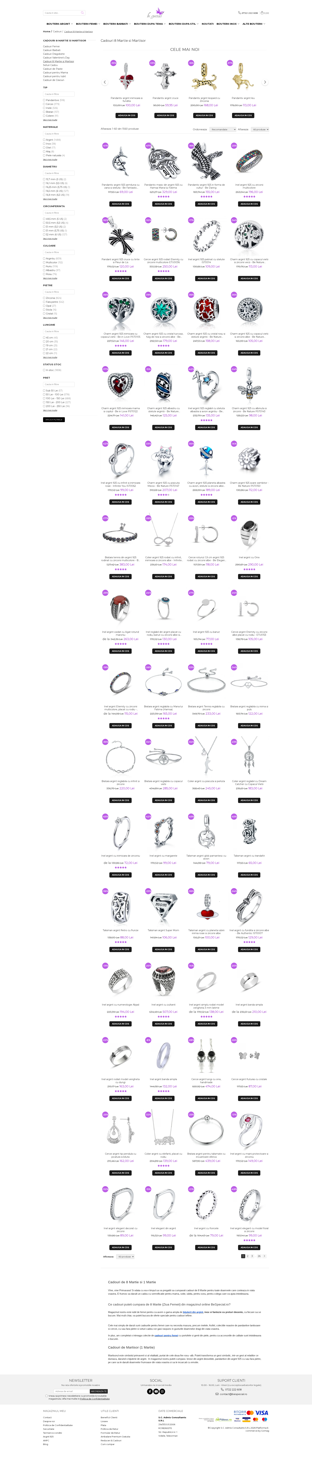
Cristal (49, 313)
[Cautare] (82, 13)
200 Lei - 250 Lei (55, 406)
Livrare (104, 1421)
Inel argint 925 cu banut (206, 631)
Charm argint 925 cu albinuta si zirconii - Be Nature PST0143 (249, 410)
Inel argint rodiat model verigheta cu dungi (120, 1081)
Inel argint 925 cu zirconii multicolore (249, 186)
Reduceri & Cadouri (111, 1440)
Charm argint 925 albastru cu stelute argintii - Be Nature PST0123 (163, 410)
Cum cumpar (108, 1444)
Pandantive (52, 100)
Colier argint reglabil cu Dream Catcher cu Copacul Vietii (249, 783)
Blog (45, 1444)
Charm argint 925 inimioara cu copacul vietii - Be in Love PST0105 (120, 335)
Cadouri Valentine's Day (56, 57)
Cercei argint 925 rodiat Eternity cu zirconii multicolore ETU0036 (163, 261)
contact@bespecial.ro (233, 1394)
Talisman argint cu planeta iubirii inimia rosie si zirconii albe (206, 932)
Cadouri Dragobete (54, 53)
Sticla (49, 309)
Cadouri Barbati (51, 50)
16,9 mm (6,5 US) (55, 194)
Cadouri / (58, 31)
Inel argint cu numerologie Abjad (120, 1004)
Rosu (49, 274)
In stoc (50, 370)
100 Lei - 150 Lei (55, 398)
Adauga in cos (126, 115)
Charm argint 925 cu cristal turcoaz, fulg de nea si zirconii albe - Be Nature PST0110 (163, 335)
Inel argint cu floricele (206, 1228)
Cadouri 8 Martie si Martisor (58, 61)
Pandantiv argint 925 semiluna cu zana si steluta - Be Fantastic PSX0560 (120, 186)
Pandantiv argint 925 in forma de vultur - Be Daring (206, 186)
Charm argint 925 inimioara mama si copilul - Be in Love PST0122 (120, 410)
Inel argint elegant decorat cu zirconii (120, 1230)
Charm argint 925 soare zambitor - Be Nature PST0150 (249, 484)
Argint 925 (48, 1436)
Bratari (49, 111)
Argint (49, 139)
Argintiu (50, 258)
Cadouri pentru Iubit (54, 76)
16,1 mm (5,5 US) (55, 183)
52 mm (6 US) (53, 234)
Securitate (48, 1429)
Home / (47, 31)
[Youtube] (156, 1391)
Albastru (50, 270)
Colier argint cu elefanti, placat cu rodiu (163, 1155)
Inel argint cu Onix (249, 557)
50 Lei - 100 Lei (54, 394)
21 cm (49, 349)
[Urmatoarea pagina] (264, 1256)
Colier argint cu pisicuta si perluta (206, 781)
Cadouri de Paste (53, 68)
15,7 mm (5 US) (54, 179)
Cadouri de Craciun (53, 80)
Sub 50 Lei (52, 390)
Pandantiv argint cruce (165, 98)
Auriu (49, 266)
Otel (48, 147)
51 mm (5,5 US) (54, 226)
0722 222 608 (233, 1389)
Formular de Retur (110, 1433)
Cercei (49, 104)
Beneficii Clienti (109, 1417)
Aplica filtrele (54, 419)
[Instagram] (162, 1391)
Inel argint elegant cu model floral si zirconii (249, 1230)
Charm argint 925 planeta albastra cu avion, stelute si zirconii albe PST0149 (206, 484)
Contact (47, 1417)
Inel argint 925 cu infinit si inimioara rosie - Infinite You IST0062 (120, 484)
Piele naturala (53, 155)
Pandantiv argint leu (243, 98)
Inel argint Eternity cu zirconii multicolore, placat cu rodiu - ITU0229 (120, 708)
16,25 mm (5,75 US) (56, 187)
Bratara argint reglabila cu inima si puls (249, 708)
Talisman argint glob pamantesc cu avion (206, 857)
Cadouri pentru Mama (55, 72)
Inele (49, 108)
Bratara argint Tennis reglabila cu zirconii (206, 708)
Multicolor (51, 262)
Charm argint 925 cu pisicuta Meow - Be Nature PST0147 (163, 484)
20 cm (49, 341)
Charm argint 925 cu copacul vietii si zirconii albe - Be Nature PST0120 (249, 335)
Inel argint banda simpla (249, 1004)
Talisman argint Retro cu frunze (120, 930)
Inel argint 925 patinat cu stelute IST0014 (206, 261)
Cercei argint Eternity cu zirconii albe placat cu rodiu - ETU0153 (249, 633)
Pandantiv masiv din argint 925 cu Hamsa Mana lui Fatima (163, 186)
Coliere (50, 115)
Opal (48, 305)
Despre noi (49, 1421)
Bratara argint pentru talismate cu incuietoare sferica (206, 1155)
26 (259, 1256)
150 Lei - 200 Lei (55, 402)
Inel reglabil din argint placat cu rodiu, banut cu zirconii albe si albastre (163, 633)
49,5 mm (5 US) (54, 218)
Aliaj (48, 151)
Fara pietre (52, 301)
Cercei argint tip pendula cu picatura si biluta (120, 1155)
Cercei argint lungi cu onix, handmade (206, 1081)
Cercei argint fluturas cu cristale (249, 1079)
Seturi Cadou (50, 65)
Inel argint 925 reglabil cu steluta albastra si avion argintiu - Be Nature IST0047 (206, 410)
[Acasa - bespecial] (156, 13)
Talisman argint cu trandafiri (249, 855)
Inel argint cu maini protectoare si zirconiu (249, 1155)
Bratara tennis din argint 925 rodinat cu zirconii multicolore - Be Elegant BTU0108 (120, 559)
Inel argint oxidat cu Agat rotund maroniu (120, 633)
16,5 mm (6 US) (54, 191)
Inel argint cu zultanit (163, 1004)
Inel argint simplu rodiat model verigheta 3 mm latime (206, 1006)
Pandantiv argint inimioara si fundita (127, 99)
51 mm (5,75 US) (55, 230)
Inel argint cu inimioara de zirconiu (120, 855)
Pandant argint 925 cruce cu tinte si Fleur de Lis (121, 261)
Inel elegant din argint (163, 1228)
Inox (48, 143)
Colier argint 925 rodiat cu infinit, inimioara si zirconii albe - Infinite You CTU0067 (163, 559)
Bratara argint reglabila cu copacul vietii (163, 783)
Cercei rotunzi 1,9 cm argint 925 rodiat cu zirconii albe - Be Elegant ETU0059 (206, 559)
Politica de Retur (109, 1429)
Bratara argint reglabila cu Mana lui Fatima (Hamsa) (163, 708)
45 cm (49, 337)
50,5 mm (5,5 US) (55, 222)
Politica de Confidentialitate (95, 1398)
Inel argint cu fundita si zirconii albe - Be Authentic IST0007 (249, 932)
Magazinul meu (54, 1411)
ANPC (46, 1440)
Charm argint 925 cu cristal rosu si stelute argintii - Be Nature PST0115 (206, 335)
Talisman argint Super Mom (163, 930)
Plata (103, 1425)
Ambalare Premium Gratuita (115, 1436)
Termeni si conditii (52, 1433)
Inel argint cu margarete (163, 855)
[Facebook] (150, 1391)
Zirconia (50, 298)
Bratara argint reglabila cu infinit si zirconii (121, 783)
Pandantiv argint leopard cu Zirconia (204, 99)
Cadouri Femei (51, 46)
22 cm (49, 353)
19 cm (49, 345)
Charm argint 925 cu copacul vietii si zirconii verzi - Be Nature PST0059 (249, 261)
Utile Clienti (110, 1411)
